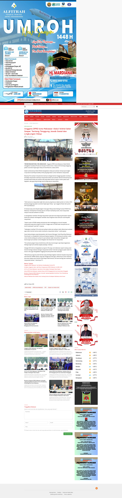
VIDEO (80, 116)
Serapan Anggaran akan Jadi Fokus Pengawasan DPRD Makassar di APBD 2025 (43, 267)
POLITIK (37, 116)
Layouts (32, 119)
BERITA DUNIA (74, 116)
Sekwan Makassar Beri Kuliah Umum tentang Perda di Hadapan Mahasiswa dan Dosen (44, 276)
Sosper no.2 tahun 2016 (53, 287)
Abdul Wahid (28, 287)
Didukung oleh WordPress (56, 494)
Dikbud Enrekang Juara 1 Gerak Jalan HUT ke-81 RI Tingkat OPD (43, 104)
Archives (60, 119)
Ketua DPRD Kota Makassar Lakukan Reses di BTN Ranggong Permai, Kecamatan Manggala (46, 271)
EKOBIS (42, 116)
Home (26, 119)
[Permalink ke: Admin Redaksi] (25, 137)
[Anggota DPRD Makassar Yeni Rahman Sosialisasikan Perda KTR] (31, 302)
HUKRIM (31, 116)
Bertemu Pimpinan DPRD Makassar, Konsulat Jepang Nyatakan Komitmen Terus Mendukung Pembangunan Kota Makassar (46, 274)
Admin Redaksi (30, 136)
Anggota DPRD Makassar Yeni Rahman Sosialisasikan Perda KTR (39, 265)
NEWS (26, 116)
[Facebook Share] (60, 292)
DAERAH (54, 116)
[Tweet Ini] (63, 292)
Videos (66, 119)
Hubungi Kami (52, 492)
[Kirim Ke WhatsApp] (71, 292)
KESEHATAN (66, 116)
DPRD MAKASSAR (28, 126)
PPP (45, 287)
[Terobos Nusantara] (33, 111)
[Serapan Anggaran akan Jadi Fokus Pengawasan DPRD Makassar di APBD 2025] (48, 302)
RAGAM (59, 116)
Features (39, 119)
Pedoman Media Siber (68, 492)
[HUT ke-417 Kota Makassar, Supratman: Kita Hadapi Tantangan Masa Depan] (65, 302)
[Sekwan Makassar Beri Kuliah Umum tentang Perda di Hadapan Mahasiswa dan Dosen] (65, 318)
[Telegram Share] (69, 292)
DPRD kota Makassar (38, 287)
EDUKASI (48, 116)
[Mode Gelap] (97, 106)
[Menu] (25, 106)
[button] (94, 106)
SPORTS (86, 116)
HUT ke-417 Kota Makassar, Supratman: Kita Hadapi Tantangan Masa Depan (42, 269)
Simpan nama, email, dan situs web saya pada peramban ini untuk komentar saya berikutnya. (46, 430)
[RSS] (96, 488)
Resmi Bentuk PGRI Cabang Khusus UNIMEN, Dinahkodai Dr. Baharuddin (81, 104)
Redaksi (59, 492)
